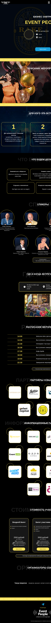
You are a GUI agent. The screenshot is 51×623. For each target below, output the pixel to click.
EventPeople (43, 607)
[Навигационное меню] (49, 3)
